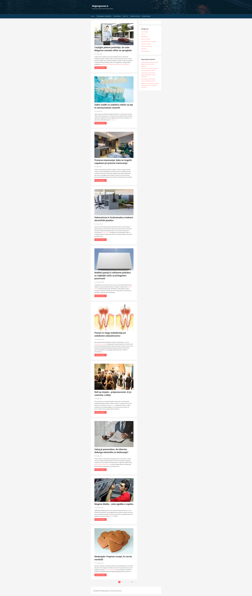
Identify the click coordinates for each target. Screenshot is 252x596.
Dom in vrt (125, 16)
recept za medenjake (110, 569)
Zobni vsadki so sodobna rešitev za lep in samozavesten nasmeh (113, 106)
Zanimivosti (144, 48)
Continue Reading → (100, 67)
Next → (133, 582)
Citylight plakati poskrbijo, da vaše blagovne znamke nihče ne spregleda (113, 49)
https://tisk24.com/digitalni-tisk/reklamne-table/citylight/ (115, 64)
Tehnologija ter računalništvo (104, 16)
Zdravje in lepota (146, 16)
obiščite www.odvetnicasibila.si (101, 464)
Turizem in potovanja (146, 46)
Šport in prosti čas (145, 39)
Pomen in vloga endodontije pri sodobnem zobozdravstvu (110, 334)
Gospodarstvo (144, 36)
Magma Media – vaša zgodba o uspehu (113, 504)
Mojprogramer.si (100, 6)
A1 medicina (113, 120)
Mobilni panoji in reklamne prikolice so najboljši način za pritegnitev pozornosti (112, 275)
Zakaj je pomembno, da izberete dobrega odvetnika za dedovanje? (111, 451)
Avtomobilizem (117, 16)
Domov (92, 16)
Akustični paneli (106, 232)
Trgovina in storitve (135, 16)
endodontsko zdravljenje (100, 344)
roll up (113, 405)
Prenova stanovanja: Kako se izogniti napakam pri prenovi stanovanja (113, 161)
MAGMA (112, 516)
